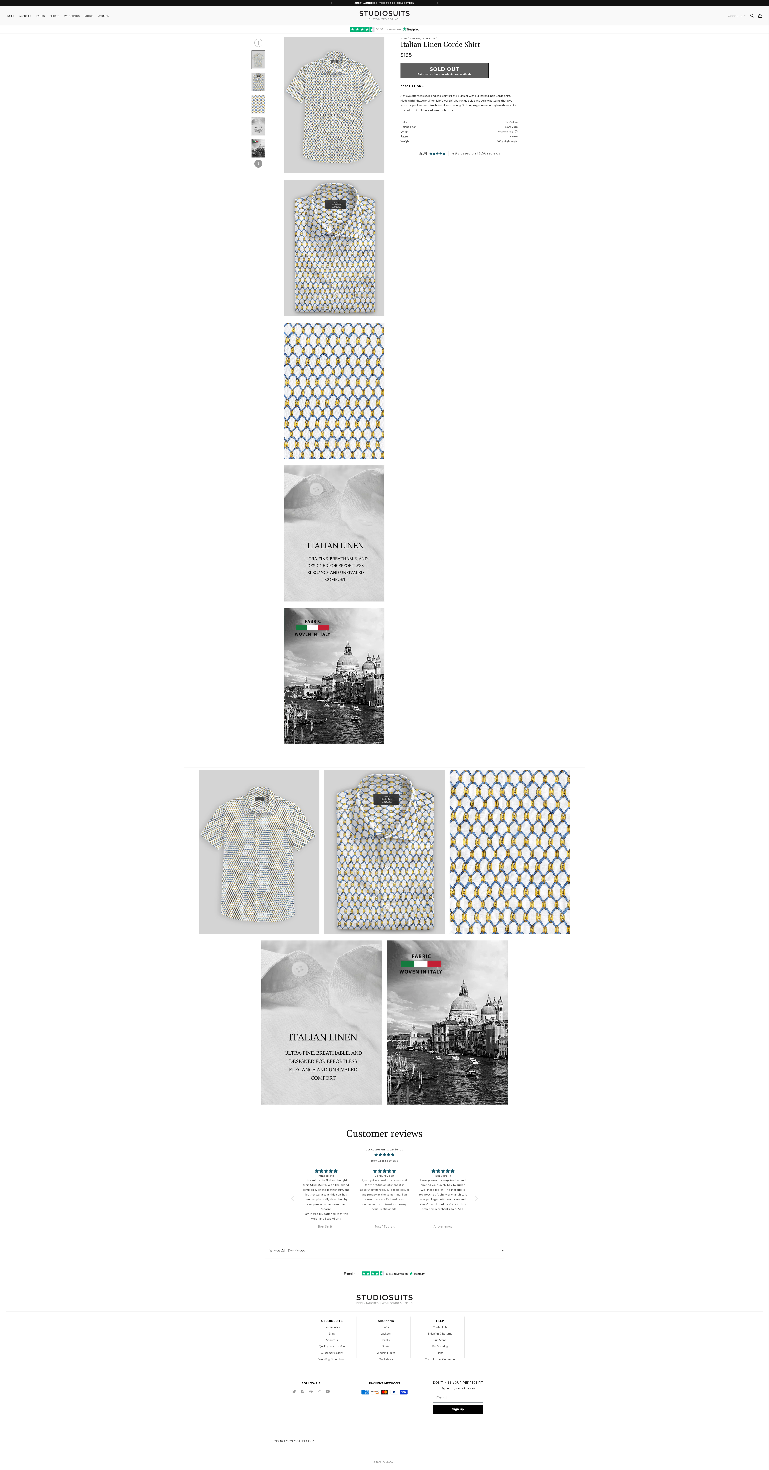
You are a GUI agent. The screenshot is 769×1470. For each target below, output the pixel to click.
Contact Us (440, 1327)
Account (735, 15)
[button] (752, 15)
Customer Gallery (332, 1352)
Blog (332, 1333)
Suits (386, 1327)
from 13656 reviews (384, 1160)
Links (440, 1352)
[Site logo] (384, 1300)
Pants (386, 1340)
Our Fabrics (386, 1359)
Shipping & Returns (440, 1333)
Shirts (386, 1346)
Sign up (458, 1409)
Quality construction (332, 1346)
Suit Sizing (440, 1340)
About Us (332, 1340)
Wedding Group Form (331, 1359)
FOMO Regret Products (422, 38)
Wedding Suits (386, 1352)
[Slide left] (258, 43)
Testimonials (332, 1327)
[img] (384, 1155)
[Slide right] (258, 164)
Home (404, 38)
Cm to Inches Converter (440, 1359)
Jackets (386, 1333)
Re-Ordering (440, 1346)
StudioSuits (389, 1462)
